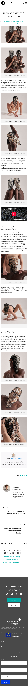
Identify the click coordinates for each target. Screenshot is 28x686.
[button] (24, 543)
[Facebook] (20, 475)
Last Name (3, 667)
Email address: (4, 674)
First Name (3, 659)
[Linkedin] (24, 475)
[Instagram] (16, 594)
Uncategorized (17, 23)
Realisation (22, 21)
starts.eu (14, 628)
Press (2, 647)
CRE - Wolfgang (16, 458)
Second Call (10, 23)
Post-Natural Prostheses (13, 21)
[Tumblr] (26, 475)
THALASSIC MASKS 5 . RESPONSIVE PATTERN (16, 511)
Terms (3, 644)
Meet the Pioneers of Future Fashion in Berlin (12, 529)
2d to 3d (4, 21)
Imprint (3, 641)
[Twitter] (22, 475)
